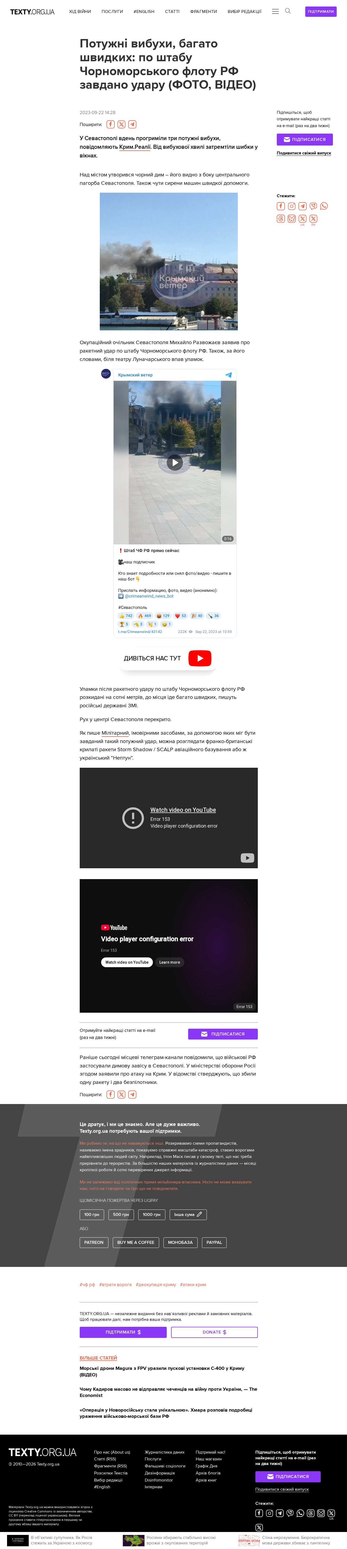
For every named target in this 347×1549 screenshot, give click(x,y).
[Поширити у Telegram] (132, 124)
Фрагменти (105, 1466)
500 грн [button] (121, 1214)
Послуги (153, 1459)
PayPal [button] (214, 1242)
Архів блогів (208, 1473)
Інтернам (153, 1487)
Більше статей (98, 1358)
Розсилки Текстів (111, 1473)
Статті (99, 1459)
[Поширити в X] (121, 124)
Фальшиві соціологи (165, 1466)
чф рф (88, 1284)
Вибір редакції (108, 1480)
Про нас (102, 1452)
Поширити (91, 124)
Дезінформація (160, 1473)
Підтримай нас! (210, 1452)
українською (57, 1515)
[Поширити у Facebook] (111, 124)
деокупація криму (157, 1284)
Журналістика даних (165, 1452)
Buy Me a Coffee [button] (135, 1242)
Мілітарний (115, 733)
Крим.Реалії (134, 146)
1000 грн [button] (151, 1214)
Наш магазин (209, 1459)
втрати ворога (117, 1284)
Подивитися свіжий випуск (304, 153)
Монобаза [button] (180, 1242)
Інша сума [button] (184, 1214)
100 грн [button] (91, 1214)
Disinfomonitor (159, 1480)
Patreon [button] (94, 1242)
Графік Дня (206, 1466)
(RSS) (111, 1459)
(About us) (120, 1452)
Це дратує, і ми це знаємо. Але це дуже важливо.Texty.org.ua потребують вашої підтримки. (140, 1127)
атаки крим (194, 1284)
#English (102, 1487)
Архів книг (206, 1480)
